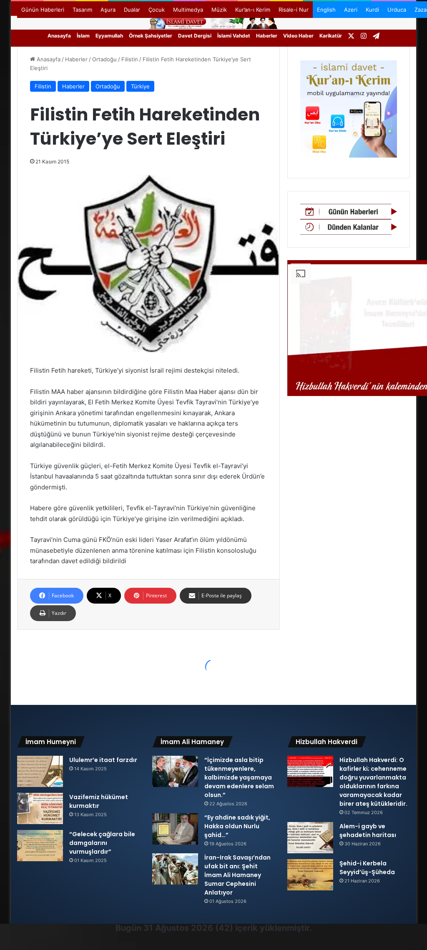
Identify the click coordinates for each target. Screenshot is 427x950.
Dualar (132, 9)
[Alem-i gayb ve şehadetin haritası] (310, 837)
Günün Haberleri (42, 9)
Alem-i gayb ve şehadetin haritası (367, 830)
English (326, 9)
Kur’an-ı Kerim (252, 9)
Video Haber (298, 36)
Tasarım (82, 9)
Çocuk (156, 9)
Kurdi (372, 9)
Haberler (266, 36)
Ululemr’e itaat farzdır (103, 760)
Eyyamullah (109, 36)
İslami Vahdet (233, 36)
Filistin (129, 59)
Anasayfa (59, 36)
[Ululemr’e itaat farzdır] (40, 771)
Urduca (396, 9)
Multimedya (188, 9)
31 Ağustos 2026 (178, 928)
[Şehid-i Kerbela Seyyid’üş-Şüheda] (310, 874)
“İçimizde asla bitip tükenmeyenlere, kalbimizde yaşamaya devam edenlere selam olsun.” (239, 777)
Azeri (350, 9)
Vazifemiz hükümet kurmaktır (98, 801)
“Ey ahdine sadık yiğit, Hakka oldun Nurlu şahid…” (237, 826)
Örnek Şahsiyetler (150, 36)
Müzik (219, 9)
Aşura (108, 9)
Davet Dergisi (194, 36)
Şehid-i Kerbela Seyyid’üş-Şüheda (367, 867)
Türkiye (140, 86)
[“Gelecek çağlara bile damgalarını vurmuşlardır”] (40, 845)
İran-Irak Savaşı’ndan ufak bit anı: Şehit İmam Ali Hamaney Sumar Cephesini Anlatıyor (237, 875)
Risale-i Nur (294, 9)
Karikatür (330, 36)
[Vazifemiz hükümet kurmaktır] (40, 808)
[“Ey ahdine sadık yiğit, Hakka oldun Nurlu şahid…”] (175, 829)
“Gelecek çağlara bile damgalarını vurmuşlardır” (102, 843)
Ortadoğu (104, 59)
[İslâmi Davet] (213, 22)
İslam (83, 36)
